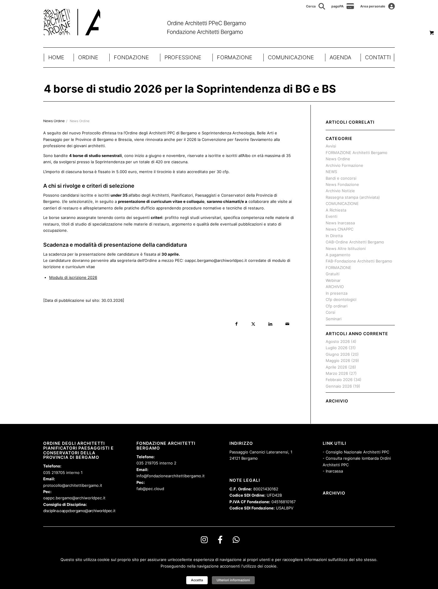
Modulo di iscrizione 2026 (73, 277)
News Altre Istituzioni (346, 248)
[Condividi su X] (253, 324)
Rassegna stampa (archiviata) (353, 197)
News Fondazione (342, 184)
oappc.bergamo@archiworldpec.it (74, 497)
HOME (56, 57)
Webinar (333, 280)
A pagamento (338, 254)
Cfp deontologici (341, 299)
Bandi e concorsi (341, 178)
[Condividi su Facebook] (236, 324)
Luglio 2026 (336, 347)
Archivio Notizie (340, 190)
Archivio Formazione (344, 165)
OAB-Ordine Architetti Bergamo (355, 242)
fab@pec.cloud (150, 488)
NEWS (331, 171)
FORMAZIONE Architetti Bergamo (356, 152)
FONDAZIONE (131, 57)
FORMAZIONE (234, 57)
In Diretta (334, 235)
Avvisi (331, 146)
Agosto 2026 (338, 341)
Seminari (333, 318)
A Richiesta (336, 210)
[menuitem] (315, 6)
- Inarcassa (333, 471)
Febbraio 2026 (339, 379)
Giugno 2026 (338, 354)
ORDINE (88, 57)
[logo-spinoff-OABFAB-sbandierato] (152, 22)
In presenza (336, 293)
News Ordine (79, 121)
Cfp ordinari (336, 306)
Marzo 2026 (337, 373)
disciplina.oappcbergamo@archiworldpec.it (79, 510)
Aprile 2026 (336, 367)
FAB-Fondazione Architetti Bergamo (359, 261)
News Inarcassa (340, 222)
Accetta (197, 580)
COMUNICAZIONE (291, 57)
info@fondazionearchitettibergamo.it (170, 475)
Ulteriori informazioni (233, 580)
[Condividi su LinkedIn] (270, 324)
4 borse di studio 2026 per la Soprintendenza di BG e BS (190, 88)
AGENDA (340, 57)
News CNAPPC (339, 229)
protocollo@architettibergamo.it (72, 485)
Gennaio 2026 (339, 386)
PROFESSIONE (182, 57)
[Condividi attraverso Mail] (287, 324)
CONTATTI (378, 57)
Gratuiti (332, 273)
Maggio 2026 (338, 360)
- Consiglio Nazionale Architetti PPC (356, 452)
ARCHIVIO (335, 286)
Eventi (331, 216)
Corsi (330, 312)
